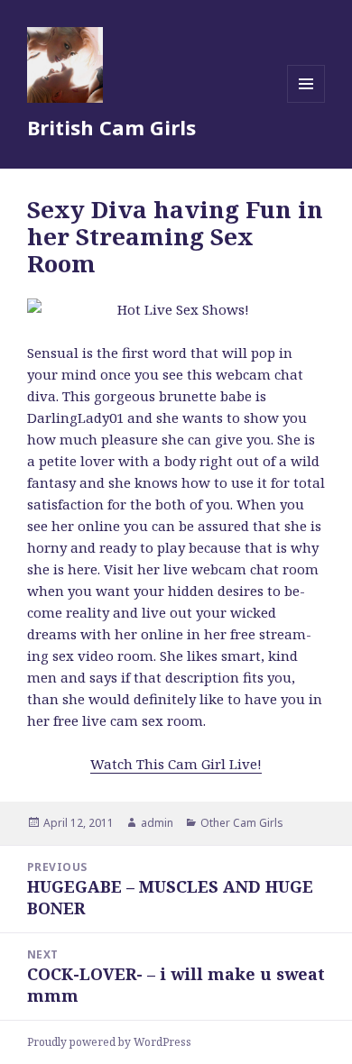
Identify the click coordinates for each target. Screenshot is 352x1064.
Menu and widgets (306, 102)
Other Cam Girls (241, 822)
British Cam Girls (111, 127)
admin (157, 822)
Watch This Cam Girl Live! (176, 764)
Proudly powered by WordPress (109, 1042)
